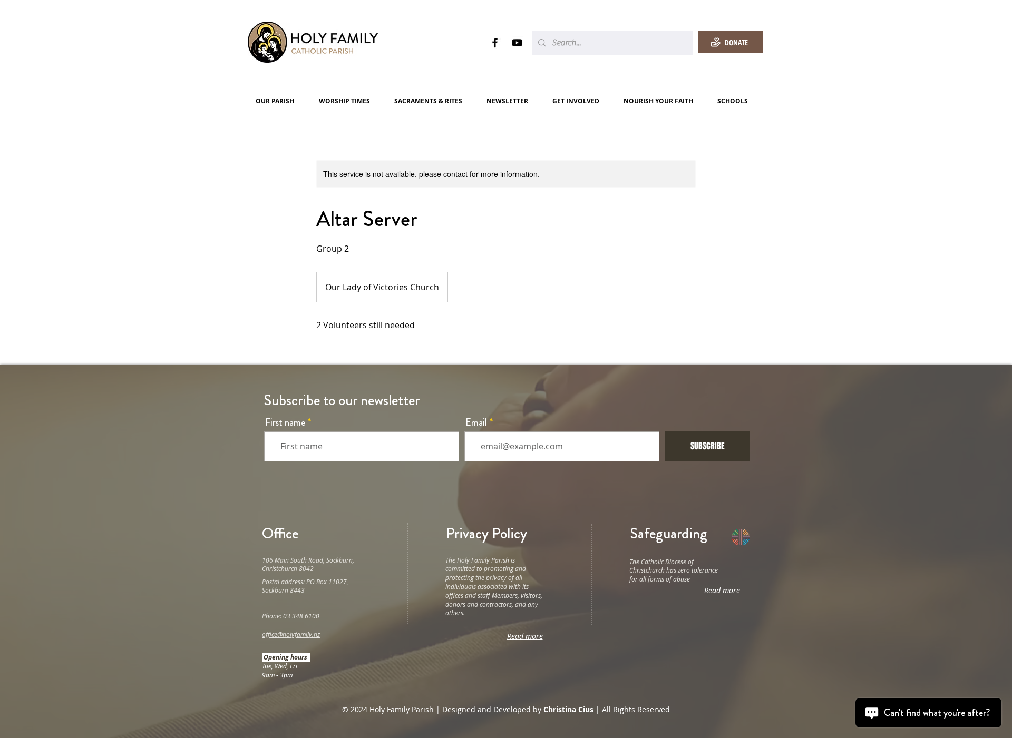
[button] (279, 101)
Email (476, 422)
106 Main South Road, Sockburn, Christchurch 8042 (308, 564)
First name (285, 422)
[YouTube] (517, 42)
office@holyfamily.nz (291, 634)
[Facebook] (495, 42)
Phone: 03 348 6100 (290, 616)
